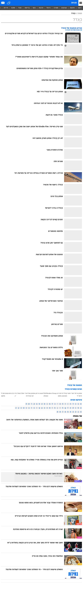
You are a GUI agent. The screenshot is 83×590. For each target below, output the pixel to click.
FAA (44, 393)
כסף (34, 8)
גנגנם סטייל (5, 393)
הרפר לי (79, 396)
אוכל (20, 8)
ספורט (56, 8)
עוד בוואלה (77, 416)
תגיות (74, 3)
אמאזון (33, 393)
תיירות (6, 8)
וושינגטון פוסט (62, 396)
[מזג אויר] (9, 3)
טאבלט (46, 396)
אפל (23, 393)
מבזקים (64, 8)
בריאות (27, 8)
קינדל (73, 13)
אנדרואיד (27, 393)
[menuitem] (72, 8)
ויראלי (48, 8)
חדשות (72, 8)
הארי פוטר (70, 393)
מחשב (3, 396)
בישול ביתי (17, 393)
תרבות (41, 8)
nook (41, 393)
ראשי (79, 8)
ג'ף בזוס (11, 393)
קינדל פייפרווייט (62, 393)
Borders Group (51, 393)
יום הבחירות (30, 396)
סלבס (13, 8)
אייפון (37, 393)
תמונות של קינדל (74, 385)
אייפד (76, 393)
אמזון (80, 393)
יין (15, 396)
